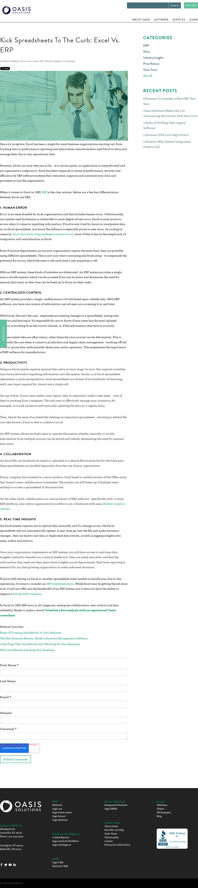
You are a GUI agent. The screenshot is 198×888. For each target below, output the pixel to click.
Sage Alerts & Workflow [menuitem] (65, 841)
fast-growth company (27, 593)
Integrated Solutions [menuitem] (115, 805)
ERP (41, 61)
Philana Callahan (11, 61)
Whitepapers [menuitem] (164, 812)
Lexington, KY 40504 (11, 845)
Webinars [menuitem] (162, 805)
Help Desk (190, 5)
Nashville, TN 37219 (11, 849)
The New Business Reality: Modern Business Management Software (44, 638)
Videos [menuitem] (160, 808)
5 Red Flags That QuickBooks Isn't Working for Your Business (40, 643)
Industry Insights (53, 61)
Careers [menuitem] (108, 841)
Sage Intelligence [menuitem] (61, 845)
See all (147, 75)
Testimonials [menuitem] (111, 837)
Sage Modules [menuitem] (60, 820)
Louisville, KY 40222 (11, 832)
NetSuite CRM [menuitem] (60, 866)
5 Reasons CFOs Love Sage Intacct (166, 134)
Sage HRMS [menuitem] (110, 808)
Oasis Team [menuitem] (110, 833)
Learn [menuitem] (193, 19)
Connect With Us (11, 825)
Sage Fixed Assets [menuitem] (62, 812)
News (36, 61)
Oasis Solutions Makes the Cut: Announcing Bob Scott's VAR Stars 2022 (170, 113)
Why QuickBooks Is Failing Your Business (27, 649)
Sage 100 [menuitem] (57, 808)
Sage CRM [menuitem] (57, 862)
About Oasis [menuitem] (141, 19)
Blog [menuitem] (159, 816)
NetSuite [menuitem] (57, 805)
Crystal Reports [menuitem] (60, 837)
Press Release (151, 63)
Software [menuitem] (161, 19)
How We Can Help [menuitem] (114, 830)
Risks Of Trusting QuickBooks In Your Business (30, 632)
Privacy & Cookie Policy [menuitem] (117, 845)
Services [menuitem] (178, 19)
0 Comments (68, 61)
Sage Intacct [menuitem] (59, 816)
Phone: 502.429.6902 (11, 836)
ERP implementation (60, 583)
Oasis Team (150, 69)
